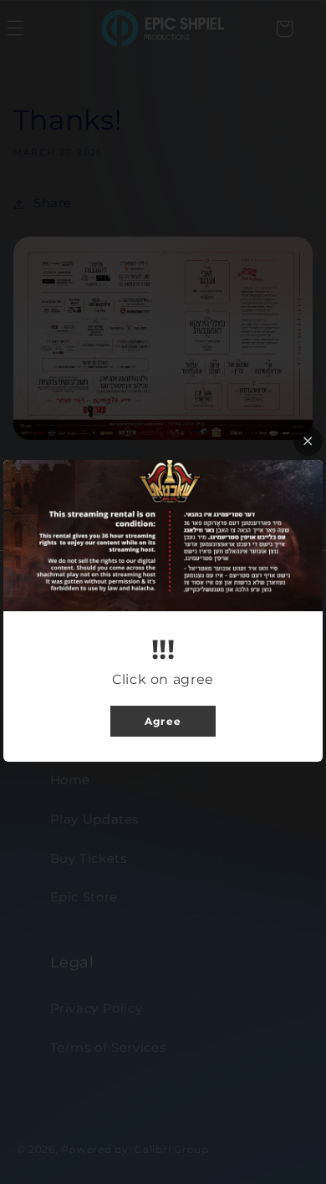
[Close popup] (308, 441)
